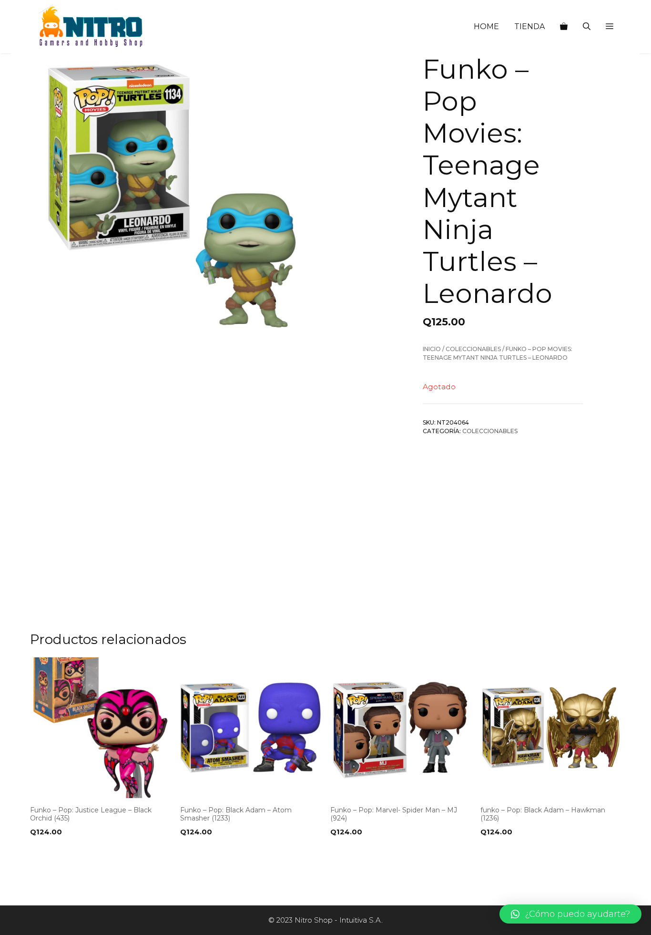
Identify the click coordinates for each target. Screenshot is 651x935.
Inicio (432, 349)
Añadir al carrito (67, 851)
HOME (486, 26)
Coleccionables (473, 349)
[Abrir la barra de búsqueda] (586, 26)
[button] (609, 26)
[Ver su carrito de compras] (563, 26)
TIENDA (529, 26)
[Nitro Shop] (91, 26)
